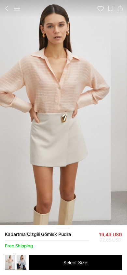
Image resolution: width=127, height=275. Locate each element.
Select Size (75, 262)
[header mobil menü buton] (17, 8)
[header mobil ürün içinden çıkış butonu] (6, 8)
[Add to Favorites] (100, 8)
